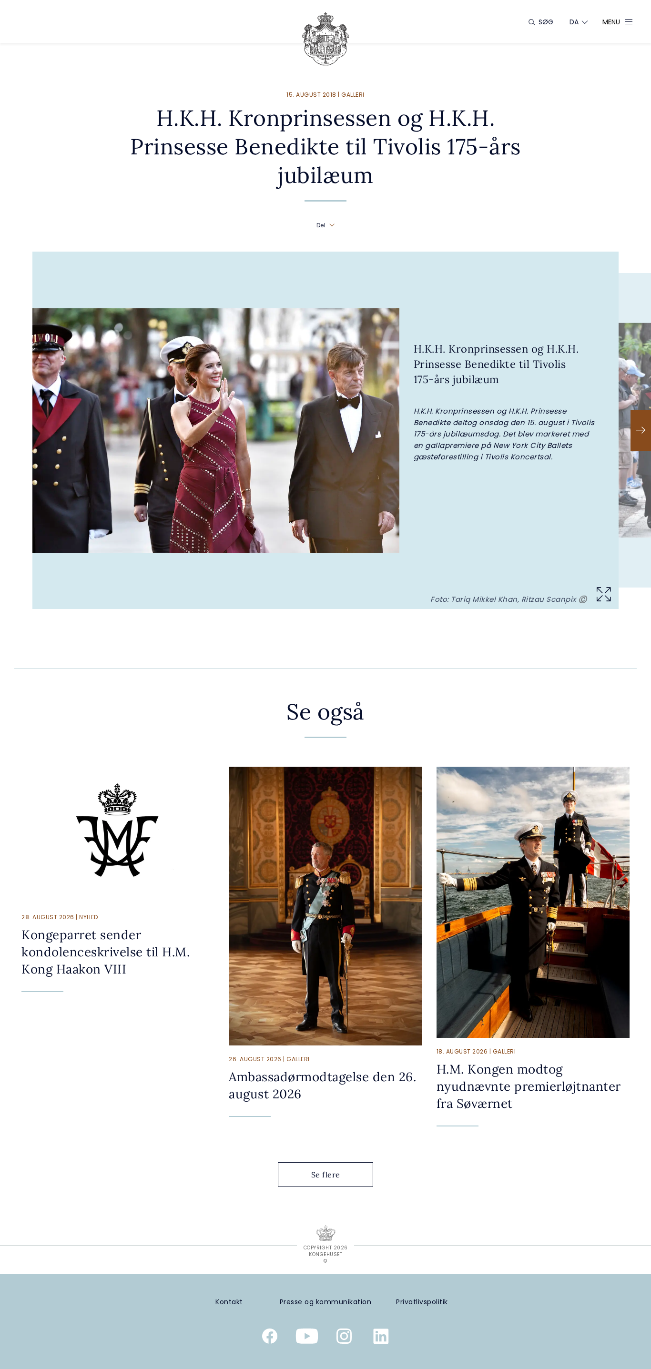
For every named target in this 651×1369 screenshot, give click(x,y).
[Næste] (641, 430)
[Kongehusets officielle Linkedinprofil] (381, 1338)
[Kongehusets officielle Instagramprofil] (344, 1338)
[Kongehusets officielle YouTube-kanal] (306, 1338)
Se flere (325, 1174)
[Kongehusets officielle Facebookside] (269, 1338)
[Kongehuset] (325, 39)
